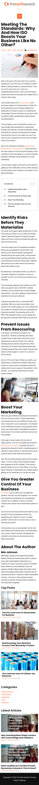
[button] (20, 10)
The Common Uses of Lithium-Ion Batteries (18, 674)
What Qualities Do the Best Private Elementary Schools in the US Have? (18, 766)
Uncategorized (32, 50)
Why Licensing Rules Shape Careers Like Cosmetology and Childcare (18, 736)
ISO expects (5, 493)
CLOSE (32, 183)
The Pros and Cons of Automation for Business (18, 613)
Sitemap (22, 780)
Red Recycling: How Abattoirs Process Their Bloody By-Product (18, 644)
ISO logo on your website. (10, 446)
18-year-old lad (25, 103)
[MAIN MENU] (19, 16)
